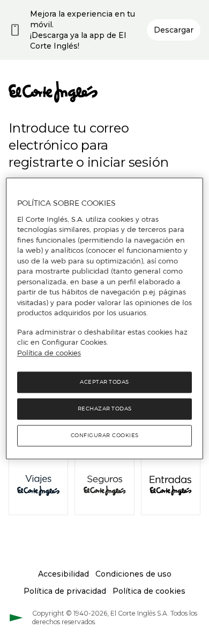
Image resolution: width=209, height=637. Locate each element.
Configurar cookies (105, 435)
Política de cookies (49, 352)
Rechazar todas (105, 409)
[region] (104, 318)
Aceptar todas (104, 382)
